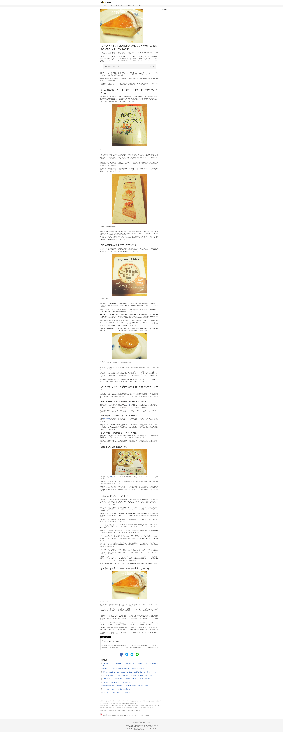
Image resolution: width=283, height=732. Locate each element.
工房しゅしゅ (113, 477)
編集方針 (156, 725)
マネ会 (101, 5)
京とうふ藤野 (106, 418)
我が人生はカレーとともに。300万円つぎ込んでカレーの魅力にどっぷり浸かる (124, 668)
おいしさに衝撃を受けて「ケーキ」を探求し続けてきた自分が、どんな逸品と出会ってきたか (127, 675)
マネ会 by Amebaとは (130, 725)
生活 (105, 5)
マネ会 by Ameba (107, 701)
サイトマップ (146, 728)
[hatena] (132, 654)
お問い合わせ (153, 728)
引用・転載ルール (138, 726)
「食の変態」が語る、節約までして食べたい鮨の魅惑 (117, 682)
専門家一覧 (144, 725)
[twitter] (126, 654)
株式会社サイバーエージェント (128, 715)
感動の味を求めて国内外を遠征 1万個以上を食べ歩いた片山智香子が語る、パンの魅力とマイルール (129, 672)
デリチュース (128, 404)
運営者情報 (138, 725)
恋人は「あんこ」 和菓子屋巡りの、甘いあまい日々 (117, 692)
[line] (137, 654)
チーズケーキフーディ (112, 641)
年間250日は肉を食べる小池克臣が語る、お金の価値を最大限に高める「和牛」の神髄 (125, 685)
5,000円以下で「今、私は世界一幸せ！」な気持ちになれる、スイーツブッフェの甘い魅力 (127, 679)
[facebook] (121, 654)
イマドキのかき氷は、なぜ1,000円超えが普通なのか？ (117, 689)
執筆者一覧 (150, 725)
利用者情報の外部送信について (134, 728)
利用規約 (131, 726)
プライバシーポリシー (148, 726)
